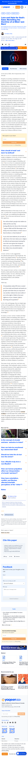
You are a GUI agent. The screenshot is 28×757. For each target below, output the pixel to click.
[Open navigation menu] (25, 7)
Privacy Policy (18, 145)
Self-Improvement (9, 514)
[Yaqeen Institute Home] (5, 7)
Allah (8, 13)
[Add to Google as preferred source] (9, 44)
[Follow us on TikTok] (7, 722)
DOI (11, 556)
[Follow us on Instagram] (2, 722)
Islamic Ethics (15, 13)
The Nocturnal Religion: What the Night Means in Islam (14, 621)
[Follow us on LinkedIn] (15, 722)
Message (5, 586)
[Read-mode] (25, 44)
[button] (20, 47)
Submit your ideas (5, 532)
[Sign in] (22, 7)
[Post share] (5, 44)
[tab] (5, 68)
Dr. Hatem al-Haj (8, 33)
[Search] (13, 7)
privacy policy (5, 750)
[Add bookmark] (2, 44)
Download (18, 556)
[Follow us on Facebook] (12, 722)
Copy (6, 556)
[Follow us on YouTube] (10, 722)
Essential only (12, 754)
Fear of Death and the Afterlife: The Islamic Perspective (12, 613)
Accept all (5, 754)
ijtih (3, 413)
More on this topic (6, 625)
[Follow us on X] (5, 722)
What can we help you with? (9, 581)
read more (4, 506)
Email (4, 575)
